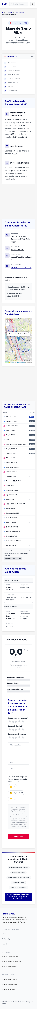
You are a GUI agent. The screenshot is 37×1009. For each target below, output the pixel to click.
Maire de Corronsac (18, 872)
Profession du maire (13, 71)
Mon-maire (9, 914)
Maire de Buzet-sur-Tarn (18, 887)
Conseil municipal (12, 83)
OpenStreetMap (20, 362)
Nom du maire (11, 63)
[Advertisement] (18, 201)
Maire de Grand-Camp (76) (10, 979)
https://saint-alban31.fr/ (21, 267)
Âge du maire (10, 67)
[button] (18, 339)
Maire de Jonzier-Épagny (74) (11, 961)
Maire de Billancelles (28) (10, 956)
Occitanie (9, 12)
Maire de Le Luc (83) (8, 989)
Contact (4, 944)
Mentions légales (7, 939)
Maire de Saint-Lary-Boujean (18, 867)
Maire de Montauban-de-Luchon (18, 877)
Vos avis (9, 87)
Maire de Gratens (18, 882)
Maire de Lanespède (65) (10, 966)
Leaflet (12, 362)
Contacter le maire (12, 75)
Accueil (4, 934)
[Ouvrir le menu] (32, 4)
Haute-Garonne (20, 12)
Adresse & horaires (12, 79)
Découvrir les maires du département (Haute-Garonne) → (18, 897)
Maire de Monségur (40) (9, 984)
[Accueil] (2, 12)
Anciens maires (11, 91)
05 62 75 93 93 (17, 249)
